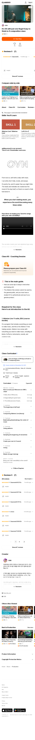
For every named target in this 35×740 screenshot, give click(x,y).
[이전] (11, 541)
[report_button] (28, 56)
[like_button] (4, 70)
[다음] (24, 541)
